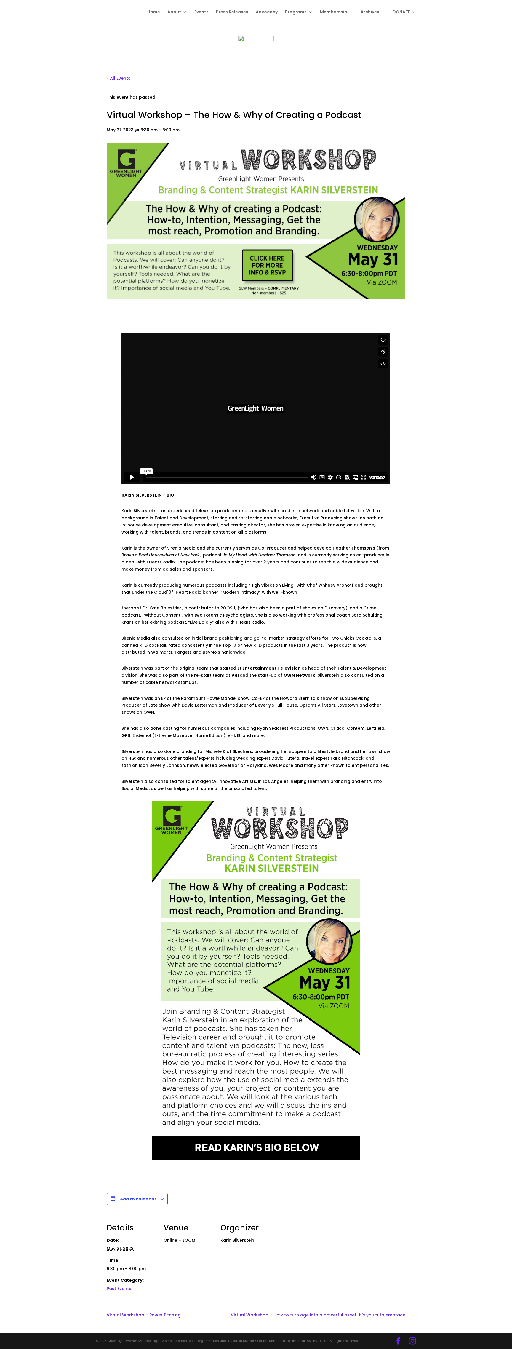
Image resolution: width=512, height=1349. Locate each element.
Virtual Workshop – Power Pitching (144, 1315)
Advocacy (267, 12)
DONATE (401, 12)
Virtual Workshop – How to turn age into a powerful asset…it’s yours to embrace (318, 1315)
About (174, 12)
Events (201, 12)
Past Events (119, 1288)
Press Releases (232, 12)
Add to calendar (138, 1199)
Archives (370, 12)
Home (153, 12)
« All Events (118, 78)
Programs (296, 12)
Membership (333, 12)
